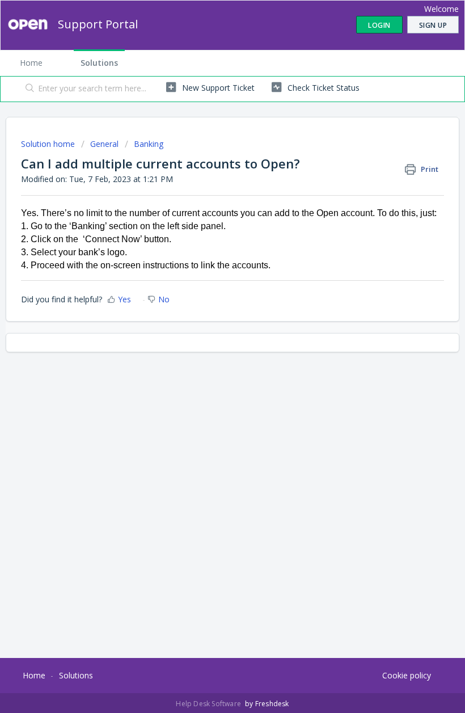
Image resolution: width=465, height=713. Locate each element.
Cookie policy (406, 675)
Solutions (99, 62)
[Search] (27, 89)
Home (31, 62)
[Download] (211, 351)
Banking (148, 143)
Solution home (49, 143)
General (104, 143)
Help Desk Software (209, 703)
